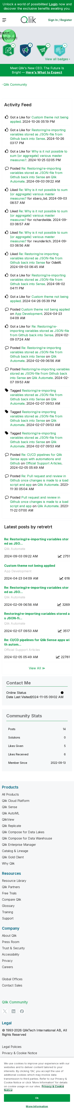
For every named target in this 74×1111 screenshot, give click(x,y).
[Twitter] (5, 1011)
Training (7, 912)
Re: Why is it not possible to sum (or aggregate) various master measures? (38, 194)
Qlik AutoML (10, 813)
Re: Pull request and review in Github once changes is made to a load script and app (39, 480)
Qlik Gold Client (13, 857)
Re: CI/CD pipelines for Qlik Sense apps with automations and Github (36, 459)
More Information (37, 1106)
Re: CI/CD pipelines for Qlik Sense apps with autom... (36, 642)
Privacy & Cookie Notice (19, 1053)
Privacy (7, 961)
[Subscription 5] (9, 50)
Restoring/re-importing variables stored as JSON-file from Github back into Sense (38, 134)
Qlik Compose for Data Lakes (23, 832)
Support (7, 918)
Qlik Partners (11, 887)
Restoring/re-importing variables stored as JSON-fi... (37, 616)
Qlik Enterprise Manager (19, 845)
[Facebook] (22, 1011)
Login (53, 4)
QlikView (8, 819)
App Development (28, 314)
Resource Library (14, 881)
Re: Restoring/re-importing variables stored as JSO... (36, 541)
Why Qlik (8, 863)
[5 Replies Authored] (43, 50)
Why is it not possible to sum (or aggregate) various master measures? (38, 155)
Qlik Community (15, 84)
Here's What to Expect (44, 72)
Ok (37, 1097)
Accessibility (10, 954)
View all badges (56, 59)
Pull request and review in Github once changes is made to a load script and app (39, 501)
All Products (10, 794)
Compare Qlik (11, 899)
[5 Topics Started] (26, 50)
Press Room (10, 942)
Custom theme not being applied (45, 309)
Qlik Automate (42, 378)
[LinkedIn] (13, 1011)
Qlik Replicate (11, 826)
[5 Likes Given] (60, 50)
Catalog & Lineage (15, 851)
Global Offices (12, 979)
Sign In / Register (60, 20)
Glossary (8, 906)
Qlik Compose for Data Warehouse (27, 838)
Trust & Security (13, 948)
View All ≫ (37, 668)
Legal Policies (12, 1047)
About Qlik (9, 935)
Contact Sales (12, 985)
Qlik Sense (9, 807)
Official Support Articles (44, 463)
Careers (7, 967)
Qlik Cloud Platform (15, 801)
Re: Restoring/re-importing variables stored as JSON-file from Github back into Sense (36, 172)
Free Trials (9, 893)
